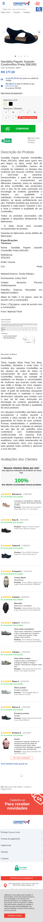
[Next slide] (39, 32)
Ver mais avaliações (21, 758)
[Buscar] (39, 9)
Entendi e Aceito (15, 916)
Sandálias (26, 12)
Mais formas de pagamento (11, 93)
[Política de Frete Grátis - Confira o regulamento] (21, 788)
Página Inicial (6, 12)
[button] (15, 56)
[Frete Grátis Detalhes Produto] (35, 140)
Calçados (16, 12)
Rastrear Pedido (14, 832)
